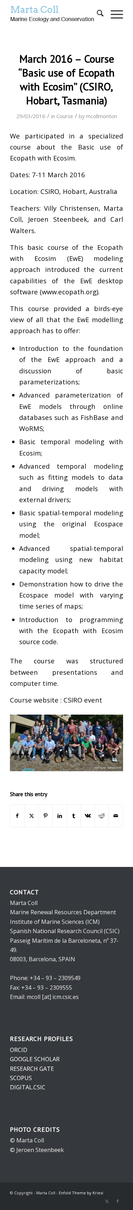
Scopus (21, 1078)
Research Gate (32, 1069)
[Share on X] (32, 816)
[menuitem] (97, 14)
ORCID (18, 1050)
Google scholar (35, 1059)
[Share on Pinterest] (45, 816)
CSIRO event (82, 699)
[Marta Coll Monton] (55, 14)
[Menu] (113, 14)
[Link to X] (107, 1201)
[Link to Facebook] (117, 1201)
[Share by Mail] (116, 816)
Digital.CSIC (27, 1087)
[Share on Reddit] (102, 816)
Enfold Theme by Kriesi (81, 1192)
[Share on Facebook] (17, 816)
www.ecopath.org (69, 291)
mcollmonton (101, 116)
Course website (34, 699)
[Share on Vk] (88, 816)
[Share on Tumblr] (74, 816)
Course (64, 116)
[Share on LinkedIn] (60, 816)
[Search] (97, 14)
